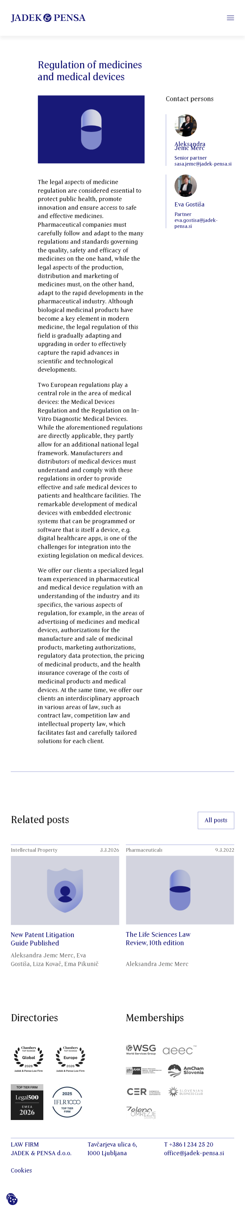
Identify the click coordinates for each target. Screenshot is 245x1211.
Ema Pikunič (81, 964)
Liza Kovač (47, 964)
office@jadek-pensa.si (194, 1153)
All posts (216, 820)
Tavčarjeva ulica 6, (112, 1144)
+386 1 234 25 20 (191, 1144)
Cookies (21, 1170)
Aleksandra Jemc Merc (42, 955)
